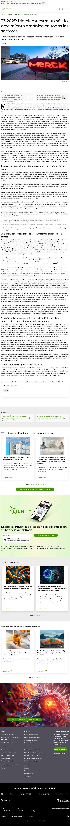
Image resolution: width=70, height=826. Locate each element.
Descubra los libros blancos (32, 750)
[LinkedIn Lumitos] (68, 816)
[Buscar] (55, 9)
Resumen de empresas (30, 743)
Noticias (26, 768)
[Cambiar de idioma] (62, 9)
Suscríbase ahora (60, 749)
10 (43, 484)
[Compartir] (59, 9)
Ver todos (5, 550)
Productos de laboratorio (8, 753)
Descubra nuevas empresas (32, 737)
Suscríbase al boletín (46, 535)
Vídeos (3, 768)
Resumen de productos (7, 761)
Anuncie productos (6, 758)
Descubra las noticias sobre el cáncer (24, 720)
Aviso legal (4, 816)
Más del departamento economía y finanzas (35, 489)
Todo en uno (28, 776)
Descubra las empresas (31, 734)
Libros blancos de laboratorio (33, 753)
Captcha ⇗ (25, 541)
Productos (27, 771)
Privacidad (30, 816)
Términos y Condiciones (17, 816)
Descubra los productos (8, 750)
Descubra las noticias (7, 734)
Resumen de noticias (7, 742)
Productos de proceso (7, 755)
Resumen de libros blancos (32, 761)
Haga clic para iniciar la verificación (18, 540)
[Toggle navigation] (68, 9)
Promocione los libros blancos (33, 758)
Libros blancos (28, 773)
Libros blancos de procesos (32, 755)
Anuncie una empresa (30, 740)
